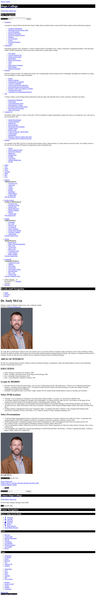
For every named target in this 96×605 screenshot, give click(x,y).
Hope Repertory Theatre (15, 105)
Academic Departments (15, 28)
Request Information (14, 69)
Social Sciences (12, 38)
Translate (18, 281)
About (6, 165)
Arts (5, 93)
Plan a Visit (11, 246)
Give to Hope (8, 579)
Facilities (11, 157)
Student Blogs (12, 67)
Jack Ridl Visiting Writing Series (17, 107)
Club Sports (11, 158)
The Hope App (12, 183)
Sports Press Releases (14, 151)
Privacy (6, 548)
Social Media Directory (11, 527)
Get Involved (12, 227)
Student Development (14, 120)
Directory (7, 285)
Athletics (7, 140)
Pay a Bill (11, 224)
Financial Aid (12, 225)
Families (6, 219)
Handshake (11, 192)
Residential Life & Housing (16, 126)
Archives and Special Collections (18, 85)
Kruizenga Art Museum (15, 100)
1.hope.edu (11, 185)
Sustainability (12, 135)
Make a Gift (11, 249)
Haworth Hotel (12, 271)
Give (5, 177)
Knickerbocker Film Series (16, 108)
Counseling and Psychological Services (20, 138)
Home (6, 293)
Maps (6, 173)
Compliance (8, 542)
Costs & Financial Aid (14, 55)
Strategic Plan (12, 207)
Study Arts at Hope (14, 110)
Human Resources (13, 208)
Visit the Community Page (12, 276)
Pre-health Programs (14, 42)
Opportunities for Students (16, 82)
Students (7, 180)
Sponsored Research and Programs (18, 87)
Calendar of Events (14, 263)
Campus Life (8, 112)
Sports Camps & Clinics (15, 150)
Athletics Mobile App (14, 160)
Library (10, 40)
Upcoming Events (13, 251)
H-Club (10, 162)
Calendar (7, 172)
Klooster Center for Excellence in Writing (20, 88)
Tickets (10, 148)
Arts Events (11, 266)
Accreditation (8, 543)
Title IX (6, 540)
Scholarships (12, 58)
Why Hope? (11, 53)
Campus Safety (12, 133)
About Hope (8, 569)
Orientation (11, 222)
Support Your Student (14, 230)
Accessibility (8, 547)
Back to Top (4, 592)
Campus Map (12, 195)
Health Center (12, 130)
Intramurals (11, 153)
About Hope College (14, 269)
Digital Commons (13, 80)
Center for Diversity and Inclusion (18, 132)
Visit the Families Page (11, 236)
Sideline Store (12, 155)
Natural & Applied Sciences (16, 35)
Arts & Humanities (13, 32)
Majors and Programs (14, 60)
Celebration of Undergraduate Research (20, 92)
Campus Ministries (13, 121)
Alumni (6, 239)
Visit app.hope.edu (10, 197)
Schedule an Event (13, 205)
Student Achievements (14, 57)
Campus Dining (13, 128)
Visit (9, 63)
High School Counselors (15, 65)
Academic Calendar (14, 232)
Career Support (12, 252)
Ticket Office (12, 102)
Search (28, 19)
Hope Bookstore (13, 125)
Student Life (12, 123)
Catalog (10, 44)
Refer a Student (12, 254)
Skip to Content (5, 1)
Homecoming (12, 242)
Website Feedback (9, 545)
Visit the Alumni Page (10, 256)
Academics (7, 22)
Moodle (10, 190)
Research (7, 70)
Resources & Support (14, 33)
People (6, 296)
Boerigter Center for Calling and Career (20, 137)
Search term (4, 19)
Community (8, 259)
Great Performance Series (15, 103)
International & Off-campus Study (18, 30)
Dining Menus (12, 193)
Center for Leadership (14, 83)
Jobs (5, 175)
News (6, 170)
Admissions (7, 45)
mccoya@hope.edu (14, 307)
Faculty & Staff (9, 200)
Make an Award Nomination (16, 244)
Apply (10, 62)
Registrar (11, 37)
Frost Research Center (14, 90)
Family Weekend (13, 229)
